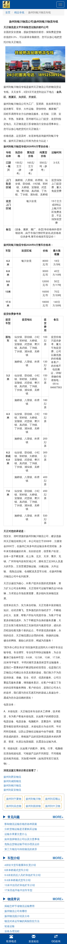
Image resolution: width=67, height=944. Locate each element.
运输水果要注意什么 (15, 834)
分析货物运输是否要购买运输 (20, 829)
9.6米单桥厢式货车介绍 (17, 880)
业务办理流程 (11, 931)
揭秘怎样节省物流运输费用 (19, 906)
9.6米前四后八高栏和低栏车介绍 (22, 875)
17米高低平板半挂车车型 (18, 890)
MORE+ (58, 817)
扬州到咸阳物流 (12, 781)
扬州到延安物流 (12, 789)
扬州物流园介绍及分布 (16, 916)
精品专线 (19, 12)
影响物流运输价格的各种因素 (20, 824)
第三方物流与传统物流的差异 (20, 849)
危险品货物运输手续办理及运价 (21, 844)
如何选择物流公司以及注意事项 (21, 839)
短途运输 (9, 926)
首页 (7, 12)
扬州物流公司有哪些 (15, 911)
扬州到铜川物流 (12, 785)
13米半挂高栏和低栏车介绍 (19, 885)
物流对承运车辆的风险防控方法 (21, 921)
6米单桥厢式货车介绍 (16, 870)
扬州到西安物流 (12, 776)
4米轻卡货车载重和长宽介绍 (20, 865)
